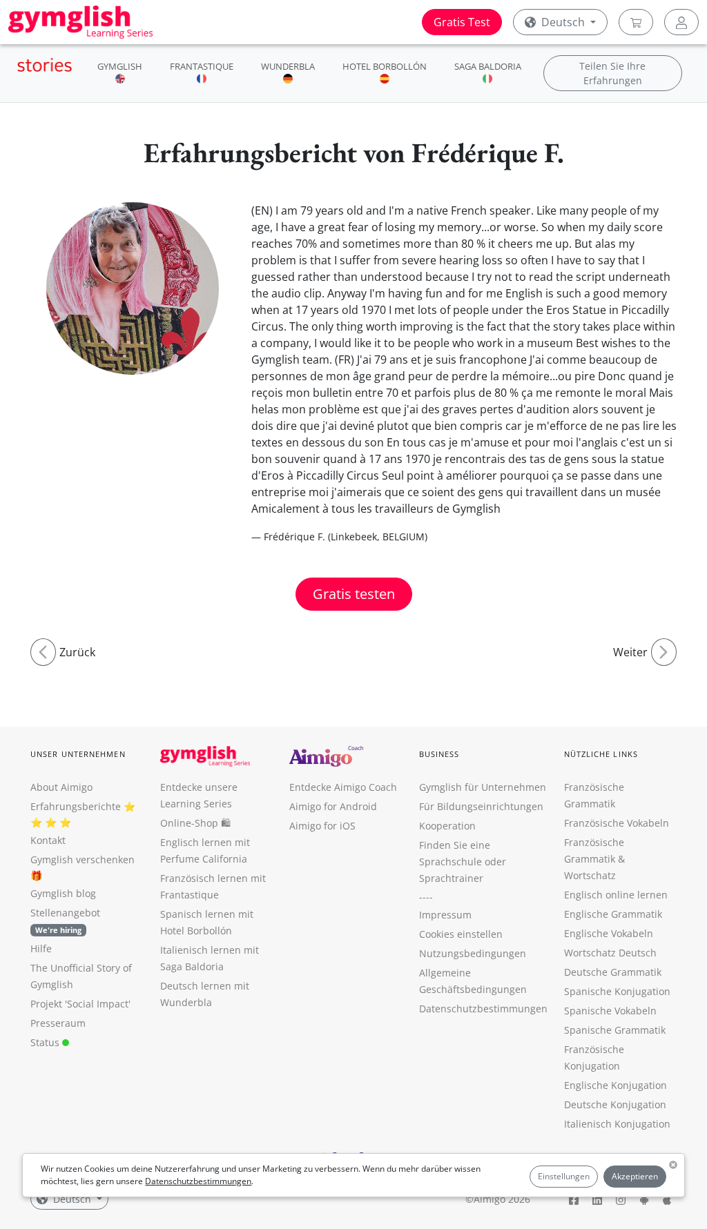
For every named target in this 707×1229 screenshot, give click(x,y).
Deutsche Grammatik (612, 972)
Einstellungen (564, 1176)
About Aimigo (61, 787)
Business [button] (439, 754)
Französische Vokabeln (616, 822)
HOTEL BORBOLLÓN (384, 66)
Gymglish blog (63, 893)
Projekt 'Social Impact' (80, 1003)
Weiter (630, 652)
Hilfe (41, 948)
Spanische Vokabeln (610, 1010)
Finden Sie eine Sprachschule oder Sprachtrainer (462, 861)
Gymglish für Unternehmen (482, 787)
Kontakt (48, 840)
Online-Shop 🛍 (195, 822)
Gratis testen (354, 593)
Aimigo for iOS (322, 825)
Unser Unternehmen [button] (78, 754)
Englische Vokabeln (608, 933)
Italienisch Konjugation (617, 1123)
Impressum (445, 914)
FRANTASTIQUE (201, 66)
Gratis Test (462, 22)
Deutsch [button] (563, 22)
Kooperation (447, 825)
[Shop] (636, 22)
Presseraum (58, 1023)
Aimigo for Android (333, 806)
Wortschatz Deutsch (610, 952)
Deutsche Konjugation (615, 1104)
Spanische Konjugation (617, 991)
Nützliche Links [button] (601, 754)
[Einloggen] (681, 22)
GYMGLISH (119, 66)
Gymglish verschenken (82, 859)
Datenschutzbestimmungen (198, 1181)
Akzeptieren (635, 1176)
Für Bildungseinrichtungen (481, 806)
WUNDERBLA (288, 66)
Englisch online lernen (616, 894)
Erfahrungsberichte (75, 806)
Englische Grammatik (613, 914)
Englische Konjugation (615, 1085)
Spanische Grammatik (615, 1029)
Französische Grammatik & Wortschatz (594, 859)
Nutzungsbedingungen (472, 953)
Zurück (77, 652)
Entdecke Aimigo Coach (343, 787)
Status (46, 1042)
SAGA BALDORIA (487, 66)
